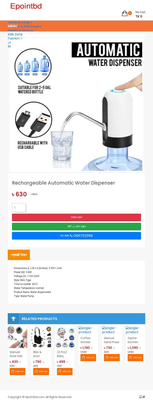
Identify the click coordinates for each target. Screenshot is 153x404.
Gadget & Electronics (24, 26)
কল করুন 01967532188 (76, 235)
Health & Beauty (21, 30)
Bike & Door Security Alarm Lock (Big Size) (40, 354)
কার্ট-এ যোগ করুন (76, 226)
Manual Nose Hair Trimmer (16, 354)
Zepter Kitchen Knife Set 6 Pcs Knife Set (135, 340)
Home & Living (19, 22)
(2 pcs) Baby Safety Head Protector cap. (63, 354)
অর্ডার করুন (76, 217)
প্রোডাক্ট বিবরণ (19, 254)
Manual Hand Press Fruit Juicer (111, 340)
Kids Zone (15, 34)
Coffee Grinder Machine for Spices (87, 340)
